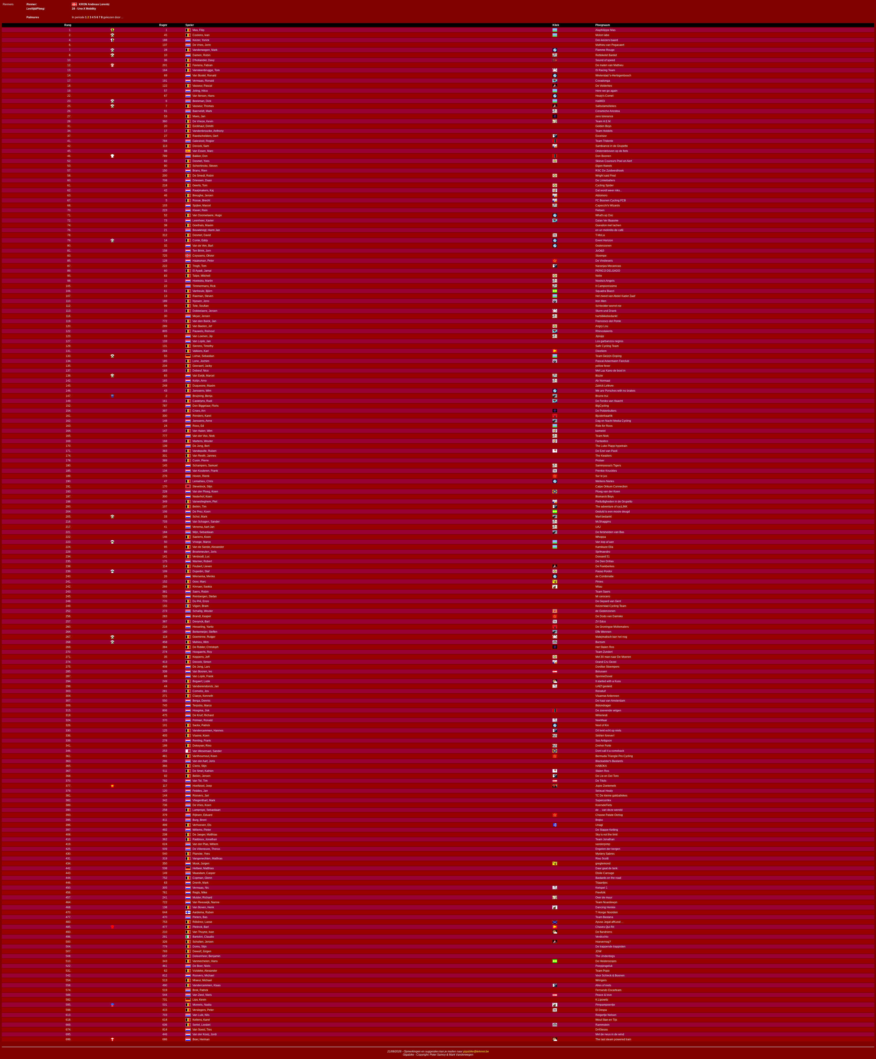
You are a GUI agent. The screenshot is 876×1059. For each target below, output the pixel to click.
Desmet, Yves (201, 161)
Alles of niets (603, 985)
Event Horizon (604, 240)
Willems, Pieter (202, 829)
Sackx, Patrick (201, 725)
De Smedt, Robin (203, 175)
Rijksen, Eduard (202, 815)
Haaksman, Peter (203, 260)
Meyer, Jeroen (201, 316)
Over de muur (603, 897)
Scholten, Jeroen (203, 941)
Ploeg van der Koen (607, 491)
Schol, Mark (200, 516)
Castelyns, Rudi (202, 401)
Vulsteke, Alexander (205, 970)
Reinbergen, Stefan (205, 596)
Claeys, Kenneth (203, 695)
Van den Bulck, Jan (204, 321)
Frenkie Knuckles (606, 470)
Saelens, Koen (202, 537)
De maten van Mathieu (609, 65)
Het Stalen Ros (604, 647)
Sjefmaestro (602, 551)
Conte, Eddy (200, 240)
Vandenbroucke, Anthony (208, 131)
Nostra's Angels (605, 280)
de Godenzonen (605, 611)
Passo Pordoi (603, 571)
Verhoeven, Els (202, 825)
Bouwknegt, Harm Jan (206, 230)
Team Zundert (604, 651)
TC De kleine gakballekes (611, 795)
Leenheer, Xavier (203, 220)
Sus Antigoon (603, 740)
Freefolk (600, 892)
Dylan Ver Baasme (606, 220)
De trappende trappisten (610, 946)
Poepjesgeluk (604, 966)
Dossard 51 (602, 556)
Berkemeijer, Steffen (205, 631)
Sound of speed (605, 60)
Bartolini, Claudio (203, 936)
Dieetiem (601, 351)
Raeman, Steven (203, 296)
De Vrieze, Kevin (203, 121)
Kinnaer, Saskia (202, 586)
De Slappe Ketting (606, 829)
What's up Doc (604, 215)
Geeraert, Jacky (202, 365)
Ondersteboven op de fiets (611, 151)
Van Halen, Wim (202, 430)
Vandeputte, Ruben (204, 451)
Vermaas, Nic (201, 887)
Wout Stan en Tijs (606, 1019)
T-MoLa (600, 235)
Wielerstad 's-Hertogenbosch (613, 75)
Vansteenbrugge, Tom (206, 70)
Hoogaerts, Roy (202, 651)
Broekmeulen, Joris (204, 551)
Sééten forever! (604, 735)
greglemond (602, 863)
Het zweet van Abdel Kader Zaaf (615, 296)
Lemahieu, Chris (203, 481)
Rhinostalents (604, 331)
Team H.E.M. (603, 121)
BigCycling (602, 405)
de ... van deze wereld (609, 810)
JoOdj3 (599, 250)
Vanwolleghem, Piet (205, 501)
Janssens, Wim (202, 390)
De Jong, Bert (201, 446)
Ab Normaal (602, 380)
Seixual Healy (604, 790)
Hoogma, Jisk (201, 710)
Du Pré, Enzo (201, 601)
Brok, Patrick (200, 990)
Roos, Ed (198, 425)
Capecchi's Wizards (607, 205)
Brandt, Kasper (202, 616)
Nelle (598, 275)
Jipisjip (599, 336)
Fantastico (601, 441)
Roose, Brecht (201, 200)
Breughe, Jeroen (203, 195)
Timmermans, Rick (204, 286)
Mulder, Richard (202, 897)
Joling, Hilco (200, 90)
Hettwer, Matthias (203, 868)
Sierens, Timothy (203, 346)
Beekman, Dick (202, 101)
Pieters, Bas (200, 917)
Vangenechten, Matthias (207, 858)
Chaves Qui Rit (604, 927)
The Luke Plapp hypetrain (611, 446)
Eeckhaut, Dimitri (203, 126)
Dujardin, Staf (201, 571)
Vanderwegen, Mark (205, 50)
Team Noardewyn (606, 902)
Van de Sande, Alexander (208, 547)
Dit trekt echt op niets (608, 730)
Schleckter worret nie (608, 305)
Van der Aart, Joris (204, 761)
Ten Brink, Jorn (202, 250)
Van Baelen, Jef (202, 326)
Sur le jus (601, 476)
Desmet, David (202, 235)
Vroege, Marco (202, 542)
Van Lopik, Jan (202, 341)
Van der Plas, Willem (205, 844)
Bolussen (601, 671)
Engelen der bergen (607, 849)
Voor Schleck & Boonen (610, 975)
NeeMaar (601, 720)
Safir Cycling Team (607, 346)
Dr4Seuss (601, 1029)
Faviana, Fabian (203, 65)
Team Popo (602, 970)
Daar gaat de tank (606, 868)
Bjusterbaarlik (604, 415)
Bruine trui (601, 396)
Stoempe (601, 255)
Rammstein (602, 1024)
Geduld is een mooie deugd (612, 511)
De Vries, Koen (202, 805)
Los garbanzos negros (609, 341)
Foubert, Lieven (202, 566)
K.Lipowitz (601, 999)
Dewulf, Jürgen (202, 951)
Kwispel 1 (601, 887)
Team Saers (602, 591)
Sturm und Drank (605, 310)
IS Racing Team (605, 70)
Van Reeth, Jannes (204, 455)
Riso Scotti (602, 858)
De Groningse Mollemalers (612, 626)
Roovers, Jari (201, 795)
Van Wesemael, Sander (207, 751)
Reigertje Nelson (605, 1015)
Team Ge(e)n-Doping (608, 356)
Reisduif (600, 691)
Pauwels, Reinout (203, 331)
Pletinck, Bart (201, 927)
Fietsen (600, 210)
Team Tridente (604, 141)
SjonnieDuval (603, 676)
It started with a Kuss (608, 681)
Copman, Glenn (202, 877)
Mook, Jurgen (201, 863)
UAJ (598, 526)
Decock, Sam (201, 146)
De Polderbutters (605, 410)
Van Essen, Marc (203, 151)
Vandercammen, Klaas (207, 985)
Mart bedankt (603, 516)
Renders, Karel (202, 415)
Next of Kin (602, 725)
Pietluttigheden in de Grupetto (613, 501)
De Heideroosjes (605, 961)
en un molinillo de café (609, 230)
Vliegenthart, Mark (204, 800)
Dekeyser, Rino (202, 745)
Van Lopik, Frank (203, 676)
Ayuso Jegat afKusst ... (609, 922)
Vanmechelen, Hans (205, 961)
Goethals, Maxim (203, 225)
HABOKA (601, 766)
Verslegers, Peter (203, 1010)
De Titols (600, 780)
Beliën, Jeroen (202, 776)
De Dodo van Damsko (609, 616)
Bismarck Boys (604, 496)
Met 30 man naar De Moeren (613, 656)
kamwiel (600, 430)
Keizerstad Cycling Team (610, 606)
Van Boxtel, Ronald (204, 75)
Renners (8, 4)
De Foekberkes (604, 566)
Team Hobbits (604, 131)
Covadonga (602, 80)
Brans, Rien (200, 170)
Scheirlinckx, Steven (205, 165)
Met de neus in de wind (609, 1034)
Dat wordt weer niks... (608, 190)
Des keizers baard (606, 40)
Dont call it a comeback (609, 750)
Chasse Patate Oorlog (609, 815)
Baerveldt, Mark (202, 111)
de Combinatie (604, 576)
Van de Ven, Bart (203, 245)
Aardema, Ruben (203, 912)
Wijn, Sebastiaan (203, 532)
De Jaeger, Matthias (205, 834)
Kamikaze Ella (604, 547)
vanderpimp (602, 844)
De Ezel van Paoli (606, 451)
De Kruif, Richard (203, 715)
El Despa (601, 1010)
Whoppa (600, 537)
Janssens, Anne (202, 420)
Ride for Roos (604, 425)
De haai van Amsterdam (610, 700)
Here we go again (606, 90)
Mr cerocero (602, 596)
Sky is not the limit (606, 834)
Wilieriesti (601, 715)
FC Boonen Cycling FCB (610, 200)
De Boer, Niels (201, 966)
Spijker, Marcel (202, 205)
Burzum (600, 642)
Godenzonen (603, 245)
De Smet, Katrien (203, 771)
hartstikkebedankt (606, 316)
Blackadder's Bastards (609, 761)
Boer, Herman (201, 1039)
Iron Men (600, 301)
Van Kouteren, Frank (205, 470)
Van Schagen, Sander (206, 521)
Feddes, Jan (200, 790)
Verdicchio (601, 936)
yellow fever (602, 365)
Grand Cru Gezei (605, 662)
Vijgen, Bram (201, 606)
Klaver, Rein (200, 210)
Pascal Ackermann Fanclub (612, 361)
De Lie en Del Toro (607, 776)
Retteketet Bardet (606, 55)
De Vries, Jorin (202, 45)
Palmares (32, 17)
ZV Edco (600, 621)
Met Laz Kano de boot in (610, 370)
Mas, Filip (198, 30)
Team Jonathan (605, 839)
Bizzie (599, 375)
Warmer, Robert (202, 561)
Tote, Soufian (201, 305)
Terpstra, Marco (202, 705)
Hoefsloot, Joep (202, 785)
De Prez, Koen (202, 511)
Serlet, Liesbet (201, 1024)
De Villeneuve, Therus (206, 849)
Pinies (599, 581)
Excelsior (601, 136)
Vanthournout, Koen (205, 756)
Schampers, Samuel (205, 465)
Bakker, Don (200, 156)
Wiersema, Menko (204, 576)
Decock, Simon (202, 662)
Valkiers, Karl (201, 351)
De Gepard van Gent (608, 601)
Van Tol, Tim (200, 780)
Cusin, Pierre (201, 460)
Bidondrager (603, 705)
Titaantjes (601, 882)
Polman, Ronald (203, 720)
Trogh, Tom (199, 266)
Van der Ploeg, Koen (205, 491)
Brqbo (599, 820)
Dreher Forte (603, 745)
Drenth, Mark (201, 882)
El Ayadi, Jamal (202, 270)
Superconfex (603, 800)
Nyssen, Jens (201, 301)
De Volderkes (603, 85)
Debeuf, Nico (201, 370)
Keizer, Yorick (201, 40)
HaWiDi (600, 101)
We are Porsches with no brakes (615, 390)
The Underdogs (605, 956)
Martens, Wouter (203, 441)
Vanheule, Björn (202, 291)
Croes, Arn (199, 410)
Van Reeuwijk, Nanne (206, 902)
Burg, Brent (199, 820)
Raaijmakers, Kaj (203, 190)
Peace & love (603, 995)
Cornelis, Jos (201, 691)
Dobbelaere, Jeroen (205, 310)
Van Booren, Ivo (202, 671)
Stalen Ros (602, 771)
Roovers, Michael (203, 975)
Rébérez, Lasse (202, 922)
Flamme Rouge (605, 50)
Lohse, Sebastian (203, 356)
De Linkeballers (605, 180)
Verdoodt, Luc (201, 556)
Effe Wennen (603, 631)
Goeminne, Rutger (204, 636)
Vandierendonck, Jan (206, 686)
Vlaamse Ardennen (607, 695)
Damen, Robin (202, 55)
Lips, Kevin (199, 999)
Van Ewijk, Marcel (203, 375)
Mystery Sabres (605, 853)
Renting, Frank (202, 740)
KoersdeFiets (603, 805)
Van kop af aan (604, 542)
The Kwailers (603, 455)
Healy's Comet (604, 95)
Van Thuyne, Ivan (203, 932)
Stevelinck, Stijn (202, 486)
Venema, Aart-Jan (203, 526)
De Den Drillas (604, 561)
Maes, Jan (199, 116)
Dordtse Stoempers (607, 666)
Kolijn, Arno (200, 380)
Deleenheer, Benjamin (206, 956)
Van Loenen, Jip (203, 336)
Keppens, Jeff (201, 656)
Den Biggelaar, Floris (206, 405)
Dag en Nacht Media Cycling (613, 420)
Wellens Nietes (604, 481)
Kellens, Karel (201, 1019)
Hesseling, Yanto (203, 626)
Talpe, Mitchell (201, 275)
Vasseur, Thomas (203, 106)
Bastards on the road (608, 877)
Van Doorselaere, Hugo (207, 215)
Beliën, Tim (199, 506)
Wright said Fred (605, 175)
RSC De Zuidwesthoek (609, 170)
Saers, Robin (201, 591)
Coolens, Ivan (201, 35)
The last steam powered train (613, 1039)
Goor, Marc (199, 581)
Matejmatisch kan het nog (611, 636)
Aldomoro (601, 195)
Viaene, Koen (201, 735)
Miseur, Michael (202, 980)
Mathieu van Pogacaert (609, 45)
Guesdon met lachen (608, 225)
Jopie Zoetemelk (605, 785)
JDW (598, 951)
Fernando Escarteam (608, 990)
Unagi (599, 825)
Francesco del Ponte (608, 321)
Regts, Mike (200, 892)
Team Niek (602, 435)
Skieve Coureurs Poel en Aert (613, 161)
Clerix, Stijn (200, 766)
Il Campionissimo (606, 286)
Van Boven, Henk (203, 907)
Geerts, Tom (200, 185)
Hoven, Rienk (201, 476)
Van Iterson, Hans (203, 95)
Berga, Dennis (201, 700)
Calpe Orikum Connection (611, 486)
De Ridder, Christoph (206, 647)
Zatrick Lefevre (604, 385)
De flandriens (603, 932)
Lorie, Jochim (201, 361)
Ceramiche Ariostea (607, 111)
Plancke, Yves (201, 853)
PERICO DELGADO (607, 270)
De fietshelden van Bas (609, 532)
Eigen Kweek (603, 165)
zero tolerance (604, 116)
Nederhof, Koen (202, 496)
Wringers (601, 980)
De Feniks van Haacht (609, 401)
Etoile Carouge (604, 873)
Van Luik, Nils (201, 1015)
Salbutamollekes (605, 106)
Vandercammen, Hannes (208, 730)
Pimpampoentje (605, 1004)
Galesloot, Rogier (203, 141)
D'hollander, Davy (203, 60)
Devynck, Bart (201, 621)
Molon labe (602, 35)
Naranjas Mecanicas (608, 266)
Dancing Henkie (605, 907)
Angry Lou (601, 326)
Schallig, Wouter (203, 611)
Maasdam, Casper (204, 873)
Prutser (599, 460)
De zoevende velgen (608, 710)
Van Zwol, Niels (202, 995)
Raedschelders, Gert (205, 136)
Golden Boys (603, 126)
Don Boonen (603, 156)
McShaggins (603, 521)
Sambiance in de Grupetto (611, 146)
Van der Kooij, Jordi (205, 1034)
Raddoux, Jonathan (205, 839)
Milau (598, 586)
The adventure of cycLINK (611, 506)
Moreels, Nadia (202, 1004)
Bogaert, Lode (201, 681)
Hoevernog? (603, 941)
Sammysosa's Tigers (608, 465)
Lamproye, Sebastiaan (207, 810)
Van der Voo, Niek (204, 435)
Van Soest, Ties (202, 1029)
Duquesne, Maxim (204, 385)
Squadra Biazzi (604, 291)
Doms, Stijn (200, 946)
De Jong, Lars (201, 666)
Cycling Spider (604, 185)
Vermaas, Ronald (203, 80)
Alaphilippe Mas (605, 30)
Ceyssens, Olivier (203, 255)
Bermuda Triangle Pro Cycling (614, 756)
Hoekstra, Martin (203, 280)
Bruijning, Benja (202, 396)
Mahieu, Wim (201, 642)
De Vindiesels (604, 260)
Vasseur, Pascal (202, 85)
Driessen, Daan (202, 180)
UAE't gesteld (603, 686)
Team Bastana (604, 917)
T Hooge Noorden (606, 912)
